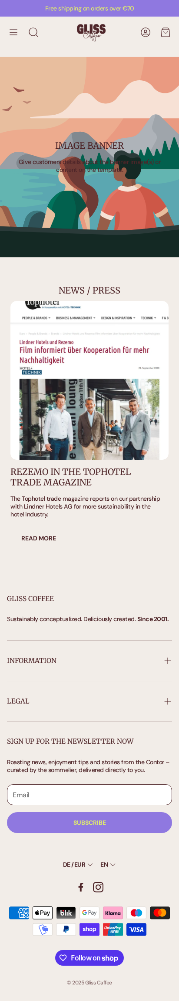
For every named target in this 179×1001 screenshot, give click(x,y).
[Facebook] (81, 887)
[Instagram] (98, 887)
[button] (13, 32)
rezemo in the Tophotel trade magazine (70, 477)
